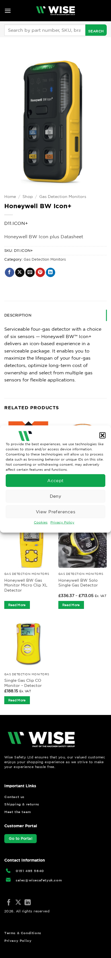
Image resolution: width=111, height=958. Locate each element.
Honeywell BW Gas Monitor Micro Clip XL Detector (26, 585)
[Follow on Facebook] (9, 902)
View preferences (55, 511)
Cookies (41, 522)
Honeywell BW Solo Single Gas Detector (78, 583)
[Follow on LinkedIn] (27, 902)
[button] (102, 435)
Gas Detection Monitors (62, 196)
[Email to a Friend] (30, 272)
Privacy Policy (62, 522)
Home (10, 196)
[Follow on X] (18, 902)
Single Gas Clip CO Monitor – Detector (23, 683)
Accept (55, 480)
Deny (55, 495)
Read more (17, 605)
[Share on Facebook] (9, 272)
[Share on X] (19, 272)
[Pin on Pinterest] (40, 272)
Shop (27, 196)
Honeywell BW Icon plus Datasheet (43, 236)
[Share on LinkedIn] (50, 272)
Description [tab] (17, 315)
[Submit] (96, 30)
